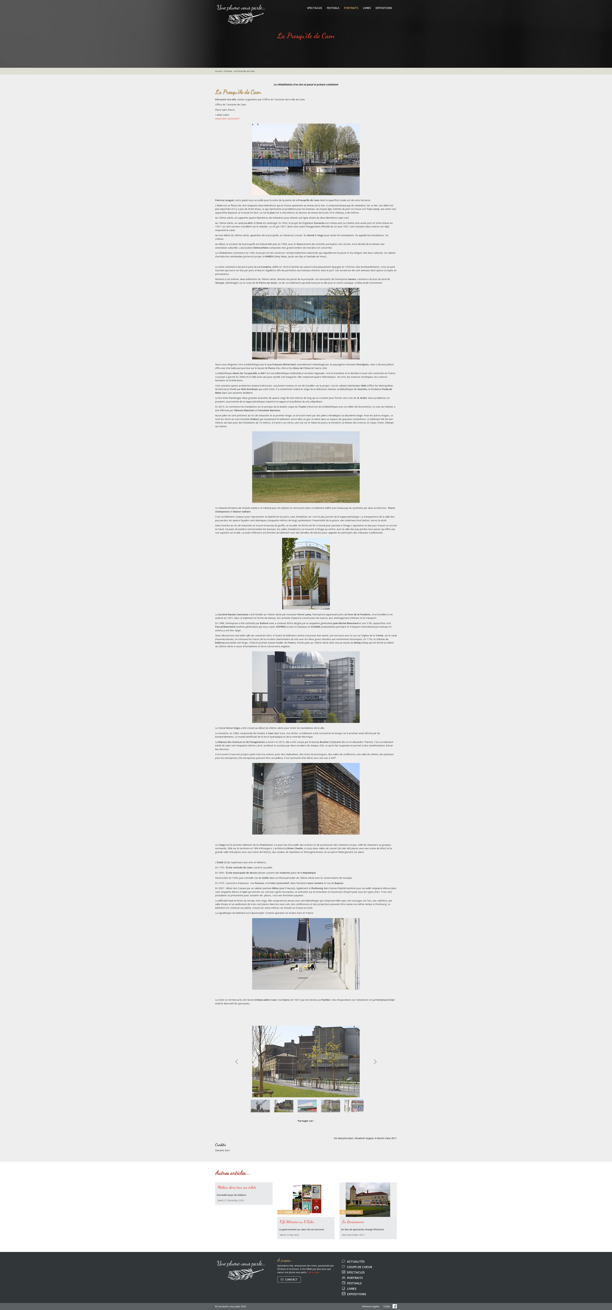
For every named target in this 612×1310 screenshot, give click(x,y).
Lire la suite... (314, 1272)
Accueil (218, 71)
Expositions (384, 8)
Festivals (333, 8)
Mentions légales (370, 1306)
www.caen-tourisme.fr (227, 118)
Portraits (351, 8)
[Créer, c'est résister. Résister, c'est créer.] (241, 4)
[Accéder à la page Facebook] (395, 1306)
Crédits (386, 1306)
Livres (367, 8)
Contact (291, 1279)
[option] (306, 1061)
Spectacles (314, 8)
